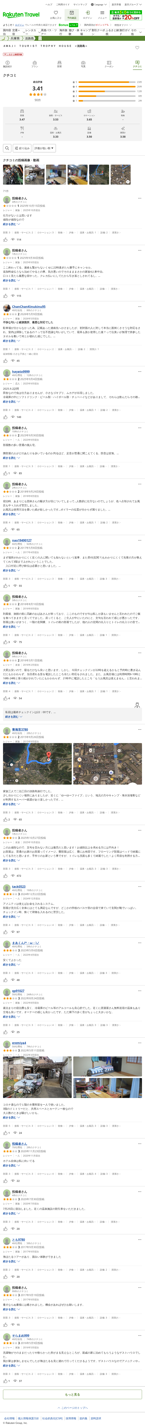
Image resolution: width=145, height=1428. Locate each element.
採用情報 (71, 1418)
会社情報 (9, 1418)
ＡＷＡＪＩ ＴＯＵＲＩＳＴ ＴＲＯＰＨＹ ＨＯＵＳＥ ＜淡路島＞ (45, 46)
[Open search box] (7, 148)
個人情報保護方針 (28, 1418)
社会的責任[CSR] (52, 1418)
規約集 (83, 1418)
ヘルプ (49, 4)
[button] (13, 175)
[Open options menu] (139, 198)
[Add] (137, 47)
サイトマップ (80, 4)
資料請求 (96, 1418)
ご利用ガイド (63, 4)
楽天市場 (116, 4)
